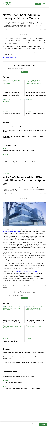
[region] (24, 424)
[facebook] (20, 34)
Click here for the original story (11, 57)
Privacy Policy (5, 424)
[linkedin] (22, 34)
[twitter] (24, 34)
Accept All (43, 424)
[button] (4, 4)
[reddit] (26, 34)
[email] (28, 34)
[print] (45, 34)
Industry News (6, 11)
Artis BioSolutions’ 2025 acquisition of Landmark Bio (27, 271)
